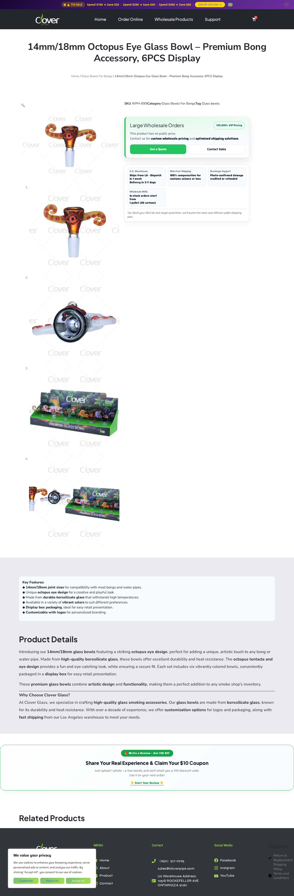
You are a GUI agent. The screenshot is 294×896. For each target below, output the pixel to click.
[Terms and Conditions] (270, 875)
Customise (26, 881)
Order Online (130, 19)
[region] (52, 868)
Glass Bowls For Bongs (97, 76)
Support (213, 19)
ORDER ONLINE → (210, 4)
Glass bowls (211, 103)
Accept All (78, 881)
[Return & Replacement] (270, 857)
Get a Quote (158, 149)
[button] (23, 105)
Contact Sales (216, 149)
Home (100, 19)
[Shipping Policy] (270, 866)
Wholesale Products (174, 19)
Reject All (52, 881)
